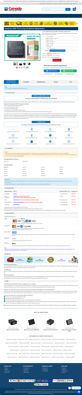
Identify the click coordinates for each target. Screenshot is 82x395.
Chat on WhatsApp (69, 70)
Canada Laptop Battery (26, 389)
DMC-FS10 (24, 167)
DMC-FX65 (6, 175)
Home (5, 19)
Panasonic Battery (10, 19)
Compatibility (26, 81)
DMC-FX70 (24, 175)
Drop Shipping (45, 370)
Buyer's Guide (42, 3)
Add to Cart (58, 60)
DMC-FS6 (24, 169)
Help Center (64, 368)
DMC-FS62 (43, 169)
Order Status (26, 369)
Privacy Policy (7, 372)
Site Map (63, 372)
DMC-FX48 (43, 173)
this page (74, 292)
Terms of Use (7, 370)
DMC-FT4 (5, 173)
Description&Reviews (11, 81)
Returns (61, 3)
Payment (55, 3)
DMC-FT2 (42, 171)
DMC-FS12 (43, 167)
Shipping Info (45, 368)
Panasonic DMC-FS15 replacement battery (55, 116)
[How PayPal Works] (53, 380)
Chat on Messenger (52, 70)
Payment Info (45, 369)
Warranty (56, 81)
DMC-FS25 (61, 167)
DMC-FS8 (5, 171)
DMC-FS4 (5, 169)
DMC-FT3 (61, 171)
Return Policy (26, 370)
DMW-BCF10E (25, 161)
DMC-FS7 (61, 169)
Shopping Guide (27, 368)
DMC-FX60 (61, 173)
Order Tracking (67, 3)
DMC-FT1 (24, 171)
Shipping (50, 3)
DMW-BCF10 (6, 161)
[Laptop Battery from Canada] (13, 10)
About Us (6, 368)
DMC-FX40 (24, 173)
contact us (10, 156)
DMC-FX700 (43, 175)
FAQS (71, 81)
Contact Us (74, 3)
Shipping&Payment (41, 81)
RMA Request (26, 372)
